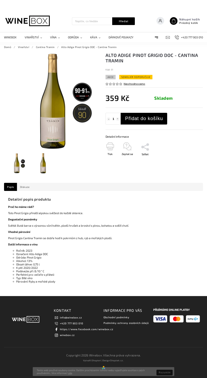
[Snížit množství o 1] (108, 119)
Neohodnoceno (134, 84)
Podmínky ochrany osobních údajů (126, 323)
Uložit (143, 161)
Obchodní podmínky (116, 317)
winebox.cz (67, 335)
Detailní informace (117, 136)
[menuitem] (12, 37)
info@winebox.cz (71, 317)
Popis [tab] (10, 186)
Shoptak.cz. (117, 360)
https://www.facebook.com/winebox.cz (86, 329)
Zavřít (190, 161)
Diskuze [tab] (25, 186)
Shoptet (96, 360)
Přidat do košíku (144, 118)
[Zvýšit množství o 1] (117, 119)
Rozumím (165, 372)
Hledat (123, 21)
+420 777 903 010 (71, 323)
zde (70, 373)
